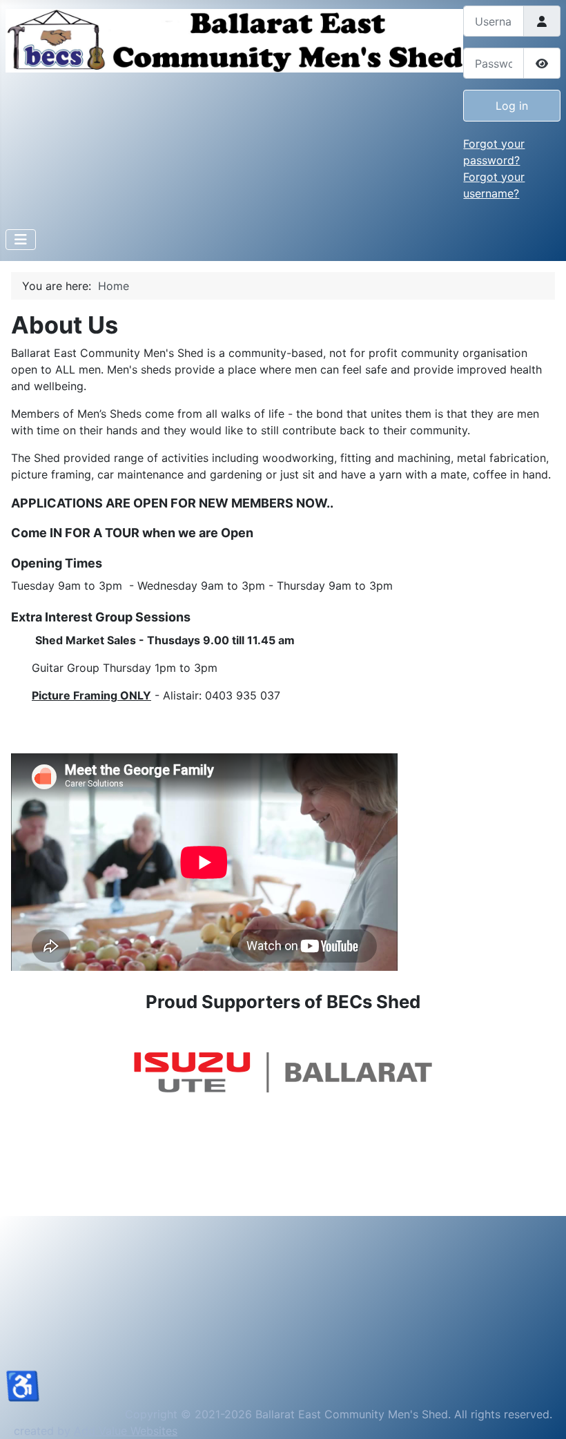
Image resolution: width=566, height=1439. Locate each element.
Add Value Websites (125, 1431)
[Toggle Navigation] (21, 239)
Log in (512, 106)
